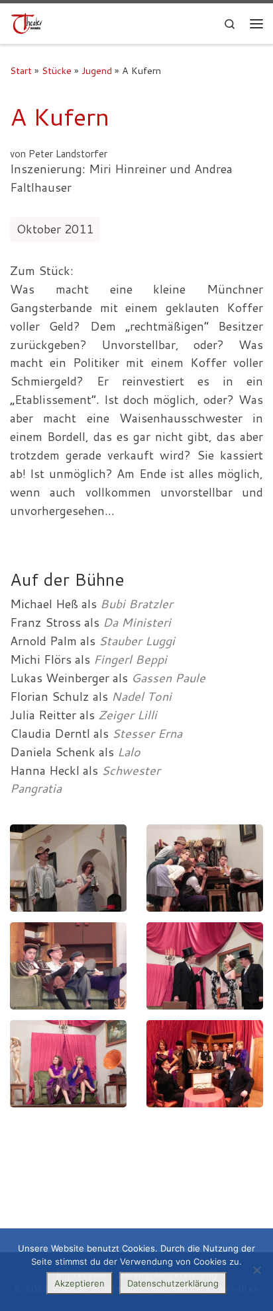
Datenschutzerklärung (173, 1283)
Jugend (97, 70)
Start (21, 70)
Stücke (57, 70)
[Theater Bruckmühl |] (27, 23)
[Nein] (256, 1270)
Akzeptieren (79, 1283)
